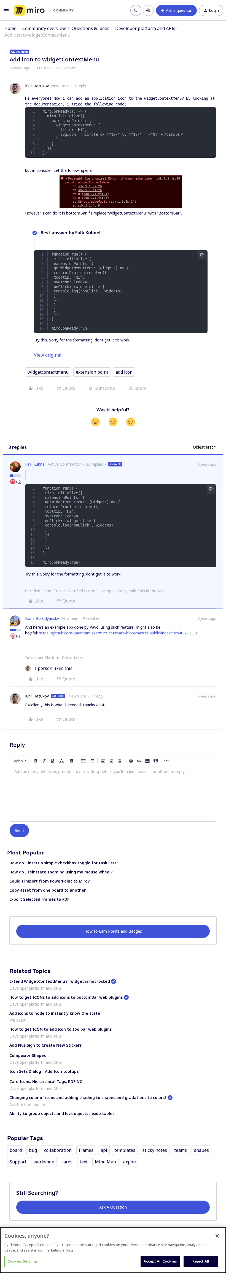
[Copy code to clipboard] (211, 101)
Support (18, 1162)
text (84, 1162)
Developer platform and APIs (145, 28)
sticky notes (154, 1150)
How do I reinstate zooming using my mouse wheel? (60, 872)
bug (33, 1150)
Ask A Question (113, 1207)
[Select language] (148, 10)
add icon (124, 372)
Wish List (17, 1020)
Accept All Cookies (160, 1261)
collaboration (58, 1150)
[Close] (217, 1236)
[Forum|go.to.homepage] (44, 10)
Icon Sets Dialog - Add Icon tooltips (44, 1071)
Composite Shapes (27, 1055)
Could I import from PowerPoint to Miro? (49, 881)
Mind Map (105, 1162)
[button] (6, 11)
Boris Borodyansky (42, 618)
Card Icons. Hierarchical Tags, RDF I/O (46, 1081)
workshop (44, 1162)
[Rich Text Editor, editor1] (113, 793)
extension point (92, 372)
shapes (201, 1150)
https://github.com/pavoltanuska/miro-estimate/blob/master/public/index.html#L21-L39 (118, 633)
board (16, 1150)
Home (10, 28)
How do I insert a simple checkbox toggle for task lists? (63, 862)
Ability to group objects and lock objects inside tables (61, 1113)
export (130, 1162)
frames (86, 1150)
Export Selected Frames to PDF (39, 899)
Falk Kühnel (35, 464)
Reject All (200, 1261)
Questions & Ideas (90, 28)
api (104, 1150)
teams (180, 1150)
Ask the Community (27, 1104)
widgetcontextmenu (48, 372)
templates (124, 1150)
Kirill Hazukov (37, 85)
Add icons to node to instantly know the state (54, 1013)
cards (66, 1162)
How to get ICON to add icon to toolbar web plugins (60, 1029)
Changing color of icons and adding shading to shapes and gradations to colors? (87, 1097)
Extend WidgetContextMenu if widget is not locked (59, 981)
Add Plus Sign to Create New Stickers (45, 1045)
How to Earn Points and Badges (113, 931)
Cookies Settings (22, 1261)
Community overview (44, 28)
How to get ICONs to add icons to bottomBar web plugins (66, 997)
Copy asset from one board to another (47, 890)
